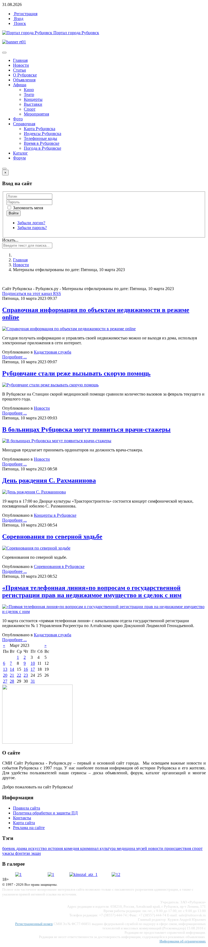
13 (5, 669)
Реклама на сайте (29, 827)
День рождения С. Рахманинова (49, 480)
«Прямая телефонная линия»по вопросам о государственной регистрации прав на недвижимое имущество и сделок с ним (91, 591)
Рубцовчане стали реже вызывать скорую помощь (76, 373)
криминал (90, 848)
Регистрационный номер (34, 924)
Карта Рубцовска (39, 128)
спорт (197, 848)
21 (12, 675)
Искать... (10, 240)
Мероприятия (36, 114)
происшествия (178, 848)
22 (19, 675)
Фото (18, 119)
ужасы (8, 853)
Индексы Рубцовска (42, 133)
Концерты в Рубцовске (55, 515)
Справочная (24, 123)
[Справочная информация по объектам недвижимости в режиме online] (69, 328)
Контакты (22, 818)
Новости (21, 65)
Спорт (29, 109)
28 (12, 681)
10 (33, 663)
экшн (36, 853)
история (56, 848)
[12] (116, 874)
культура (108, 848)
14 (12, 669)
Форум (19, 158)
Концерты (33, 99)
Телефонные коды (40, 138)
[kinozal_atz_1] (83, 874)
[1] (18, 874)
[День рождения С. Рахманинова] (34, 492)
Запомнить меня (27, 208)
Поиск (19, 23)
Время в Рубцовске (41, 143)
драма (22, 848)
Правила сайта (26, 808)
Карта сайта (24, 822)
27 (5, 681)
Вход (18, 18)
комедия (72, 848)
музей (142, 848)
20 (5, 675)
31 (33, 681)
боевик (9, 848)
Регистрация (25, 13)
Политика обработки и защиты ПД (45, 813)
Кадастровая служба (52, 352)
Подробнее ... (14, 357)
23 (26, 675)
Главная (20, 60)
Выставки (33, 104)
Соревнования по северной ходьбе (52, 536)
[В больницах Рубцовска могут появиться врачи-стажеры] (56, 440)
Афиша (19, 84)
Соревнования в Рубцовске (59, 566)
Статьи (19, 70)
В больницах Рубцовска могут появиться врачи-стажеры (86, 429)
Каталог (20, 153)
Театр (29, 94)
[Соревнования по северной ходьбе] (36, 548)
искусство (38, 848)
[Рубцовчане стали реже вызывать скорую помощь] (50, 385)
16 (26, 669)
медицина (126, 848)
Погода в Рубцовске (42, 148)
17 (33, 669)
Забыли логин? (31, 222)
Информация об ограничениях (183, 941)
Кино (29, 89)
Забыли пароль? (32, 227)
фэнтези (23, 853)
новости (156, 848)
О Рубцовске (25, 75)
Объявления (24, 80)
